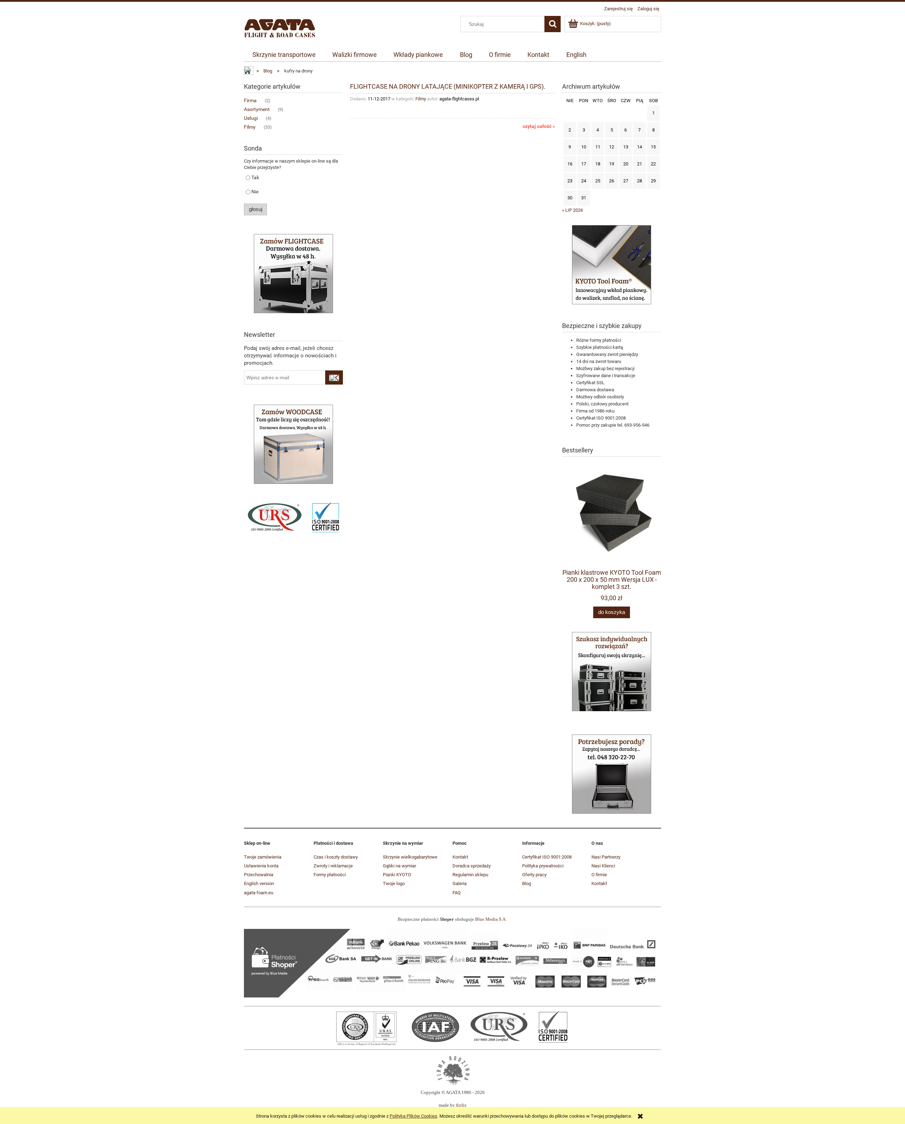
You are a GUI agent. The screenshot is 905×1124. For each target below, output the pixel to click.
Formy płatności (330, 874)
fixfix (461, 1105)
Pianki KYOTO (397, 874)
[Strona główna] (280, 27)
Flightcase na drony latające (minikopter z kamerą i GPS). (447, 86)
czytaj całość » (538, 126)
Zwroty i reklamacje (333, 865)
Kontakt (460, 857)
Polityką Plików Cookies (413, 1116)
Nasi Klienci (603, 865)
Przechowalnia (258, 874)
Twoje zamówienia (262, 857)
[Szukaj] (552, 24)
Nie (254, 191)
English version (259, 883)
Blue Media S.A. (491, 919)
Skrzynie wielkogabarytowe (410, 857)
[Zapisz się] (334, 377)
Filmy (250, 127)
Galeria (459, 883)
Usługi (251, 118)
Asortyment (257, 109)
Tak (255, 177)
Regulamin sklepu (470, 874)
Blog (526, 883)
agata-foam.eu (258, 892)
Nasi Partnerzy (605, 857)
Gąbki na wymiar (399, 865)
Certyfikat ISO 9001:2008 (547, 857)
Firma (250, 100)
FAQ (456, 892)
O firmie (599, 874)
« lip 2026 (572, 210)
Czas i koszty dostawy (336, 857)
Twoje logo (394, 883)
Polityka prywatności (543, 865)
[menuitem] (284, 54)
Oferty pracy (534, 874)
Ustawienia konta (261, 865)
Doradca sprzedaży (471, 865)
